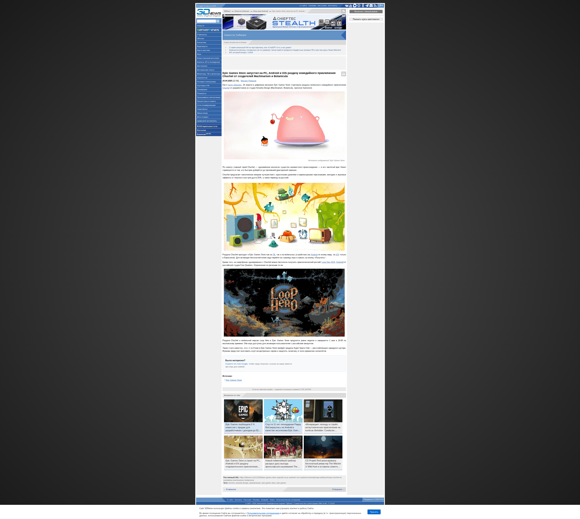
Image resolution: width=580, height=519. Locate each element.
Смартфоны (202, 109)
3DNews (227, 11)
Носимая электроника (206, 82)
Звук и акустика (203, 50)
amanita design (242, 483)
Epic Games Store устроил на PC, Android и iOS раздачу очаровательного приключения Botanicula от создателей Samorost (243, 463)
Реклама (312, 6)
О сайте (303, 6)
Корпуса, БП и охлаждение (208, 62)
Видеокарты (202, 46)
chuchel (231, 483)
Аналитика (201, 42)
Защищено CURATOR (373, 499)
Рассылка (322, 6)
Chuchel (226, 88)
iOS (337, 254)
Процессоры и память (206, 101)
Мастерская (202, 66)
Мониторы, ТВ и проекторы (209, 74)
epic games (281, 483)
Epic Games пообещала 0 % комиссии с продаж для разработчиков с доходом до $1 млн (242, 427)
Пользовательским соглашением (263, 513)
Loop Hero (326, 262)
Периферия (202, 90)
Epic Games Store (234, 380)
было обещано (235, 85)
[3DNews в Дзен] (359, 6)
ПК (274, 254)
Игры (199, 54)
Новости (200, 26)
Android (314, 254)
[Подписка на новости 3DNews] (371, 6)
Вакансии (204, 134)
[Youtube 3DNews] (351, 6)
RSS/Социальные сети (207, 126)
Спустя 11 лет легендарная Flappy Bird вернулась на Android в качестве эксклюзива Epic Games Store (283, 427)
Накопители (202, 78)
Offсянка (200, 39)
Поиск (272, 500)
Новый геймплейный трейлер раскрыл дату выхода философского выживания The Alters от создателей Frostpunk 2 (282, 463)
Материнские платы (205, 70)
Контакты (332, 6)
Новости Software (242, 11)
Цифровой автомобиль (207, 121)
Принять (374, 512)
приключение (255, 483)
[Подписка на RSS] (375, 6)
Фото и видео (202, 117)
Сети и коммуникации (206, 105)
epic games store (269, 483)
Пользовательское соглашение (288, 500)
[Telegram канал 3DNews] (367, 6)
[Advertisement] (284, 63)
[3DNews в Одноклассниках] (363, 6)
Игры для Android (260, 11)
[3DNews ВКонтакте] (347, 6)
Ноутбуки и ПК (203, 86)
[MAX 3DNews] (355, 6)
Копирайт (264, 500)
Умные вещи (202, 113)
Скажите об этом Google (236, 364)
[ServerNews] (209, 30)
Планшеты (201, 93)
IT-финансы (202, 35)
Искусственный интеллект (208, 58)
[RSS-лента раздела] (343, 11)
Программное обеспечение (209, 97)
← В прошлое (230, 489)
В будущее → (338, 489)
